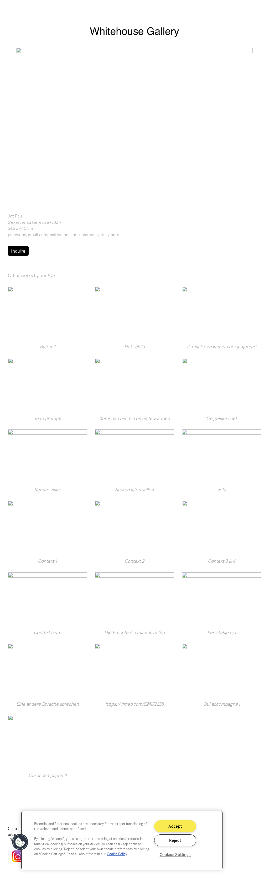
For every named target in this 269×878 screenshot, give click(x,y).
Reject (175, 840)
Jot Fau (15, 216)
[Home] (134, 34)
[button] (134, 126)
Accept (175, 826)
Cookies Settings (175, 854)
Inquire (18, 251)
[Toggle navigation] (258, 11)
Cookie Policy (117, 854)
